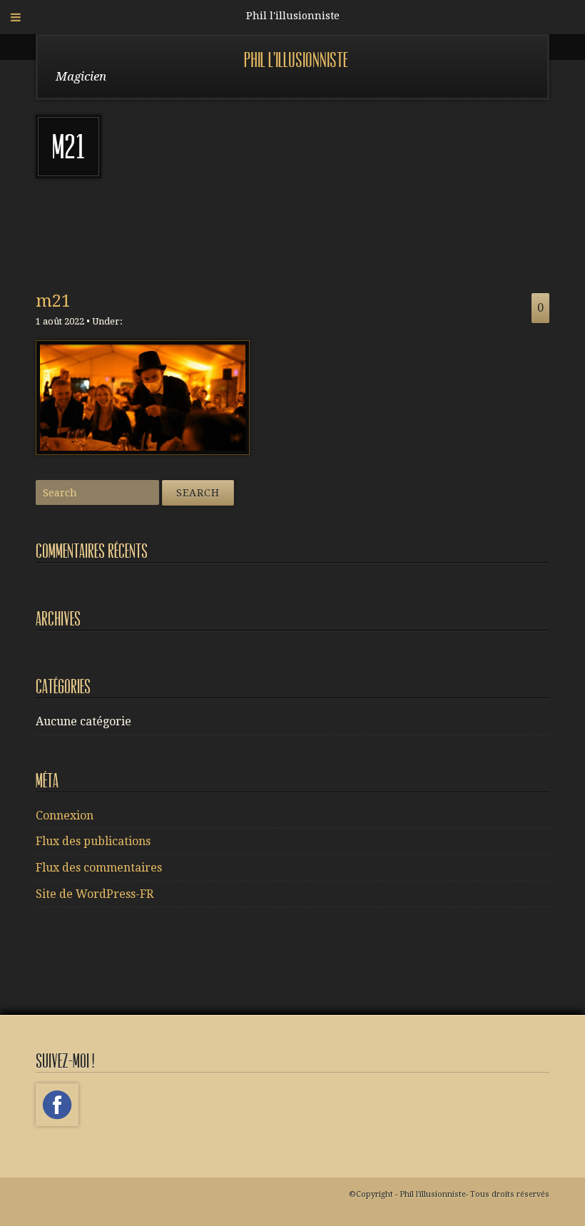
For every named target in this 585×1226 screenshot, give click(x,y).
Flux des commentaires (99, 867)
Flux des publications (93, 841)
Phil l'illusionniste (296, 60)
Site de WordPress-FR (94, 894)
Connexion (64, 815)
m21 (53, 301)
